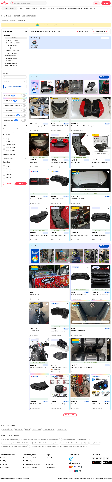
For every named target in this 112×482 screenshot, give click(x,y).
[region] (69, 44)
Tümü (7, 139)
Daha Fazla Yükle (70, 415)
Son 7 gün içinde (10, 147)
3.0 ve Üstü (9, 169)
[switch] (23, 95)
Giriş (96, 3)
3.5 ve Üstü (9, 172)
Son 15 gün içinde (10, 150)
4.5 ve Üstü (9, 177)
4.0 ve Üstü (9, 174)
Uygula (21, 183)
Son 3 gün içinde (10, 144)
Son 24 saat (9, 142)
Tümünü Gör (105, 38)
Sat (107, 3)
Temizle (9, 183)
